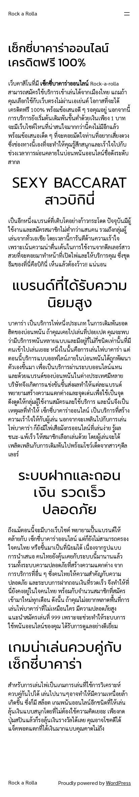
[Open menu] (127, 14)
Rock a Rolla (22, 13)
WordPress (118, 782)
